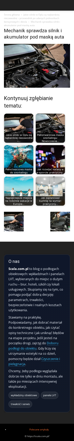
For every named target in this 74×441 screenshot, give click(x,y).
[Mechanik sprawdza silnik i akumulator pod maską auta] (37, 86)
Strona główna (12, 14)
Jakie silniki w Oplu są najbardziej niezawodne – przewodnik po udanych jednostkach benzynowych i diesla (31, 18)
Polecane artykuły (39, 429)
